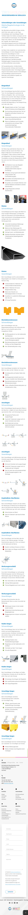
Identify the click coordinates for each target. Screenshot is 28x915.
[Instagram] (12, 903)
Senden (10, 892)
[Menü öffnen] (25, 912)
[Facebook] (9, 903)
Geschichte (18, 797)
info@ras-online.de (8, 783)
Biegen (3, 794)
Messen (17, 812)
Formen (3, 797)
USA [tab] (17, 762)
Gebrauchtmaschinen (21, 814)
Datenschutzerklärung (15, 872)
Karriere (17, 796)
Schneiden (4, 796)
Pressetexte (18, 810)
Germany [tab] (4, 762)
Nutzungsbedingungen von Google (12, 884)
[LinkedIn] (14, 903)
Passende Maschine (6, 810)
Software (4, 799)
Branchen (4, 809)
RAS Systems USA (20, 799)
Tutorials (4, 812)
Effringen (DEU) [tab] (11, 762)
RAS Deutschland (20, 794)
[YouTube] (17, 903)
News (17, 809)
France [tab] (21, 762)
